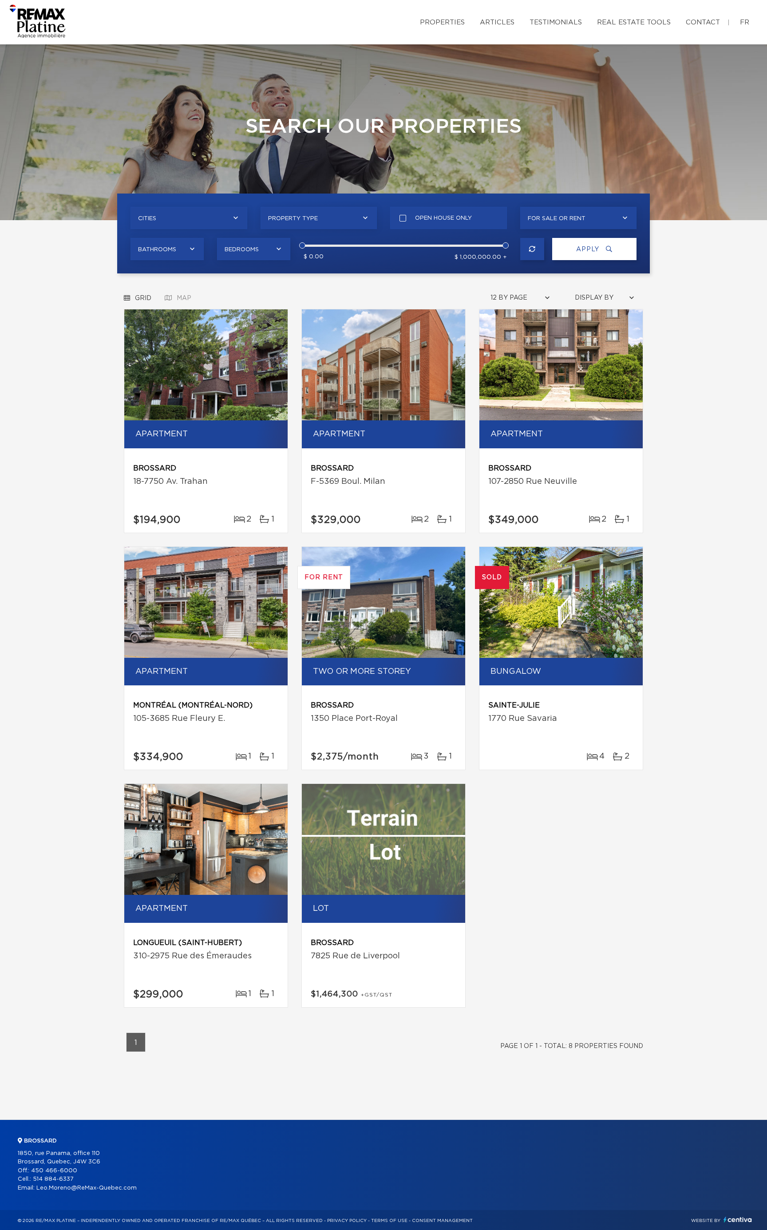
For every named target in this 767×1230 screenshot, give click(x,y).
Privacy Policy (347, 1220)
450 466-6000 (54, 1171)
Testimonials (556, 22)
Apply (588, 249)
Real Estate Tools (634, 22)
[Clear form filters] (532, 249)
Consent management (442, 1220)
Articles (497, 22)
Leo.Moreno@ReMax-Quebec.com (86, 1188)
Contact (703, 22)
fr (744, 22)
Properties (442, 22)
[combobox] (188, 218)
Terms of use (389, 1220)
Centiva (738, 1219)
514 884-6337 (53, 1179)
